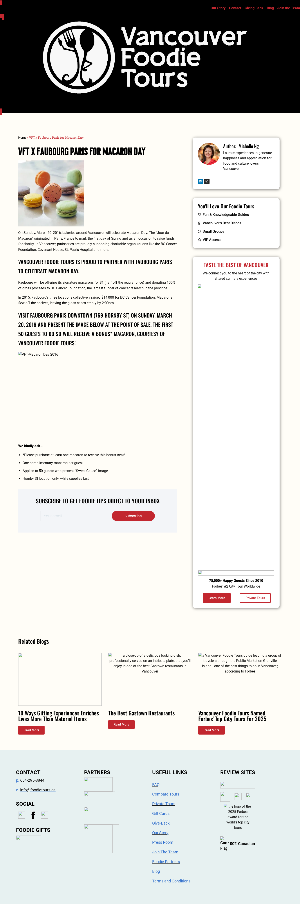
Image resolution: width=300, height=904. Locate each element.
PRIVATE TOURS (204, 101)
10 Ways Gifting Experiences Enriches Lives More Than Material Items (58, 716)
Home (22, 137)
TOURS (138, 101)
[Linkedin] (200, 181)
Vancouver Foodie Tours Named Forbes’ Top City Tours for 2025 (232, 716)
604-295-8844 (32, 780)
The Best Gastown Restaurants (141, 713)
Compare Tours (169, 101)
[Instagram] (207, 181)
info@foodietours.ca (38, 790)
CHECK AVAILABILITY (278, 101)
